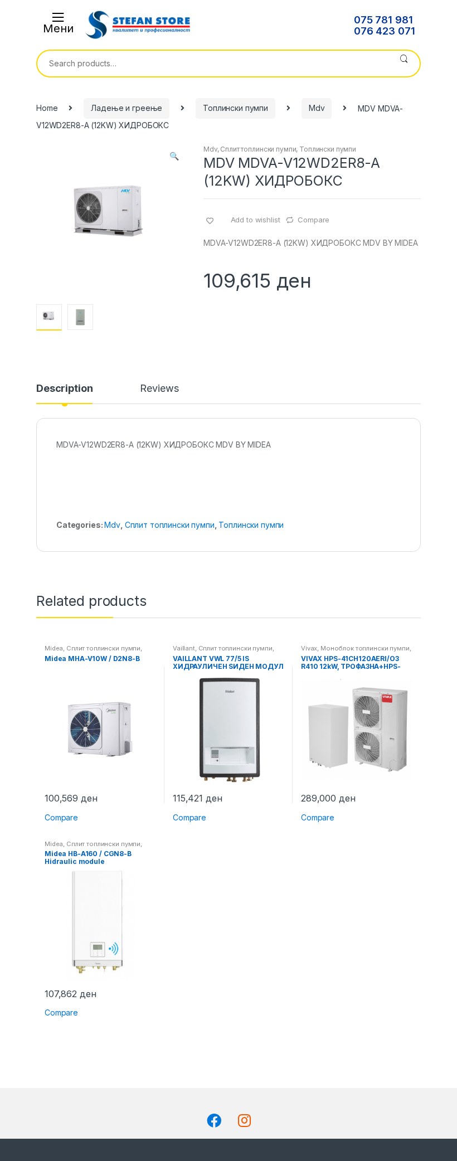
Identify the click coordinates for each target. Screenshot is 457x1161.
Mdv (317, 108)
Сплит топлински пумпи (258, 149)
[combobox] (212, 63)
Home (46, 108)
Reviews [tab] (159, 388)
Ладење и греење (126, 108)
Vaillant (184, 648)
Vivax (309, 648)
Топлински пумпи (235, 108)
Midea (54, 648)
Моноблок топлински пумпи (365, 648)
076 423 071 (384, 31)
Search (404, 63)
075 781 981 (383, 20)
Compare (313, 219)
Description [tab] (64, 388)
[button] (174, 157)
